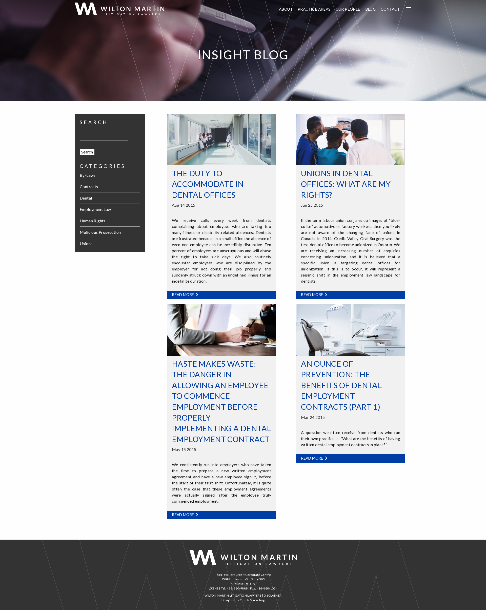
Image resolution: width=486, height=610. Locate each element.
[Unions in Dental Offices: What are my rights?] (350, 138)
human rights (93, 220)
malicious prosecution (100, 232)
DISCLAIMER (273, 595)
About (286, 9)
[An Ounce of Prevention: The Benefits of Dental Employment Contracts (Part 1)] (350, 329)
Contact (390, 9)
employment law (95, 209)
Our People (348, 9)
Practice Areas (314, 9)
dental (86, 197)
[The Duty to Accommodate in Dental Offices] (221, 138)
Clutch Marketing (252, 600)
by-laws (88, 175)
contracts (89, 186)
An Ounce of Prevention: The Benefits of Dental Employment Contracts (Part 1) (341, 385)
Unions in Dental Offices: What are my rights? (346, 184)
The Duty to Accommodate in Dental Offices (208, 184)
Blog (370, 9)
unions (86, 243)
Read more (183, 294)
